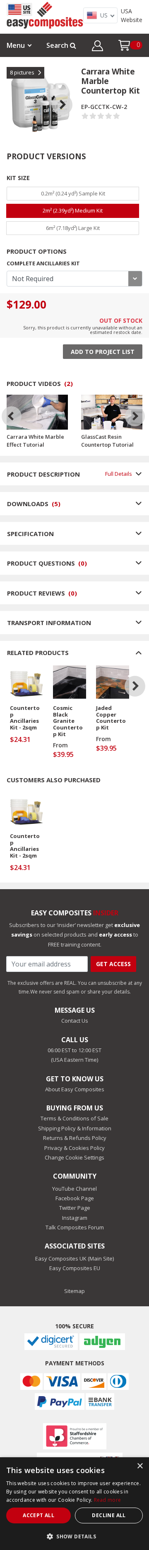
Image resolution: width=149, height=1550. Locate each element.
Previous (13, 94)
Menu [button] (16, 45)
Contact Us (74, 1020)
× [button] (140, 1466)
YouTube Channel (74, 1188)
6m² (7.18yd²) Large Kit (73, 228)
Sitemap (74, 1291)
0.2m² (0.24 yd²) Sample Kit (73, 193)
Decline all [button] (108, 1515)
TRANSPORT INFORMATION (49, 622)
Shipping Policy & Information (74, 1128)
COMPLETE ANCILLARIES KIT (43, 263)
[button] (97, 47)
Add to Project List (103, 352)
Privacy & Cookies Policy (74, 1148)
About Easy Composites (74, 1089)
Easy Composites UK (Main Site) (74, 1258)
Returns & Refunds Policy (74, 1138)
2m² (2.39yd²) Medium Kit (73, 210)
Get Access (113, 964)
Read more (107, 1499)
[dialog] (74, 1503)
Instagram (74, 1217)
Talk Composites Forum (75, 1227)
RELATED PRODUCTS (38, 652)
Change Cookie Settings (74, 1157)
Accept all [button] (38, 1515)
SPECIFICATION (30, 533)
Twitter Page (74, 1207)
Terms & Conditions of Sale (74, 1118)
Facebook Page (74, 1198)
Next (68, 94)
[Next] (135, 416)
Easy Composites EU (74, 1268)
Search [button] (58, 45)
